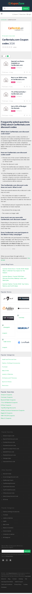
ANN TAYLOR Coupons (8, 416)
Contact (14, 579)
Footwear (5, 367)
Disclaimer (4, 587)
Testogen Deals (7, 458)
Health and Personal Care (9, 359)
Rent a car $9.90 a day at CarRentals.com (19, 78)
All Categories (6, 537)
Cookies (25, 584)
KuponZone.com (13, 573)
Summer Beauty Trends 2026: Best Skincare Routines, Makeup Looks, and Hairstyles (14, 278)
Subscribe (27, 551)
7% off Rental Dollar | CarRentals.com (18, 93)
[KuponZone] (16, 3)
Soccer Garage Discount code (10, 477)
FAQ (26, 579)
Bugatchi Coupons (6, 413)
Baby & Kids (5, 370)
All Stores (5, 499)
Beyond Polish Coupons (8, 400)
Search (26, 8)
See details (28, 576)
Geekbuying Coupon (8, 480)
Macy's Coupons (6, 418)
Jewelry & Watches (7, 374)
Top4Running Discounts (8, 408)
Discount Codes (7, 473)
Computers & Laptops (8, 534)
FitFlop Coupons (6, 405)
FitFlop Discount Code (8, 493)
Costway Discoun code (9, 442)
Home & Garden (7, 531)
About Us (3, 579)
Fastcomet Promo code (9, 461)
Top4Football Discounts (9, 490)
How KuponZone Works (7, 581)
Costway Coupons (7, 397)
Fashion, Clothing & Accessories (11, 363)
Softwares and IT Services (9, 378)
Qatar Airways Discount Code (10, 496)
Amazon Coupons (6, 395)
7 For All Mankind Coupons (9, 402)
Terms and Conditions (6, 584)
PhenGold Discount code (9, 455)
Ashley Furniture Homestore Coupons (12, 410)
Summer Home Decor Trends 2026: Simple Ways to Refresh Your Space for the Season (16, 271)
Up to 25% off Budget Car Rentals (18, 107)
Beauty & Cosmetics (8, 527)
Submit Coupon (19, 581)
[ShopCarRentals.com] (16, 28)
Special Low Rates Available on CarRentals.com (17, 63)
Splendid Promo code (8, 452)
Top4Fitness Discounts (9, 486)
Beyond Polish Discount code (10, 439)
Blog (9, 579)
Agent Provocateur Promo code (11, 448)
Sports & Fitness (7, 381)
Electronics (5, 385)
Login (29, 14)
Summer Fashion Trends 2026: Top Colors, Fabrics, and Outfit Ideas (16, 285)
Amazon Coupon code (8, 436)
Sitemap (21, 579)
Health (4, 521)
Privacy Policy (9, 556)
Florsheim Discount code (9, 445)
